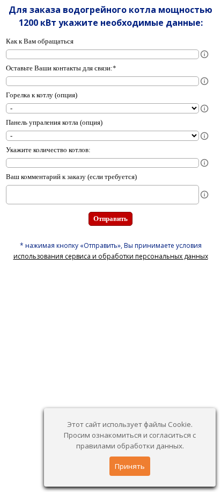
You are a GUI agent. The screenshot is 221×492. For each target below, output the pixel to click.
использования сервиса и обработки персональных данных (110, 256)
